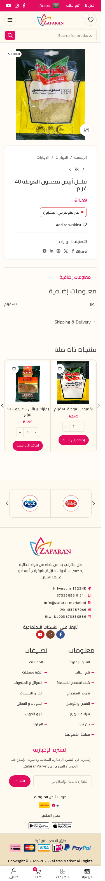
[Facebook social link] (24, 5)
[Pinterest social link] (58, 251)
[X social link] (65, 251)
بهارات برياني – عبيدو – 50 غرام (27, 411)
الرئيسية (80, 157)
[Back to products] (76, 169)
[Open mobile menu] (10, 19)
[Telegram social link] (44, 251)
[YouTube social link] (8, 5)
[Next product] (70, 169)
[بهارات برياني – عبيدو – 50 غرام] (27, 382)
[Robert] (71, 503)
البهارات (61, 157)
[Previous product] (83, 169)
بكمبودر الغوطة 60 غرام (73, 408)
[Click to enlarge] (86, 130)
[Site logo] (50, 19)
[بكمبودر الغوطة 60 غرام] (73, 382)
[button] (74, 440)
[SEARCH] (10, 35)
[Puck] (30, 503)
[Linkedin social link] (51, 251)
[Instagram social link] (16, 5)
